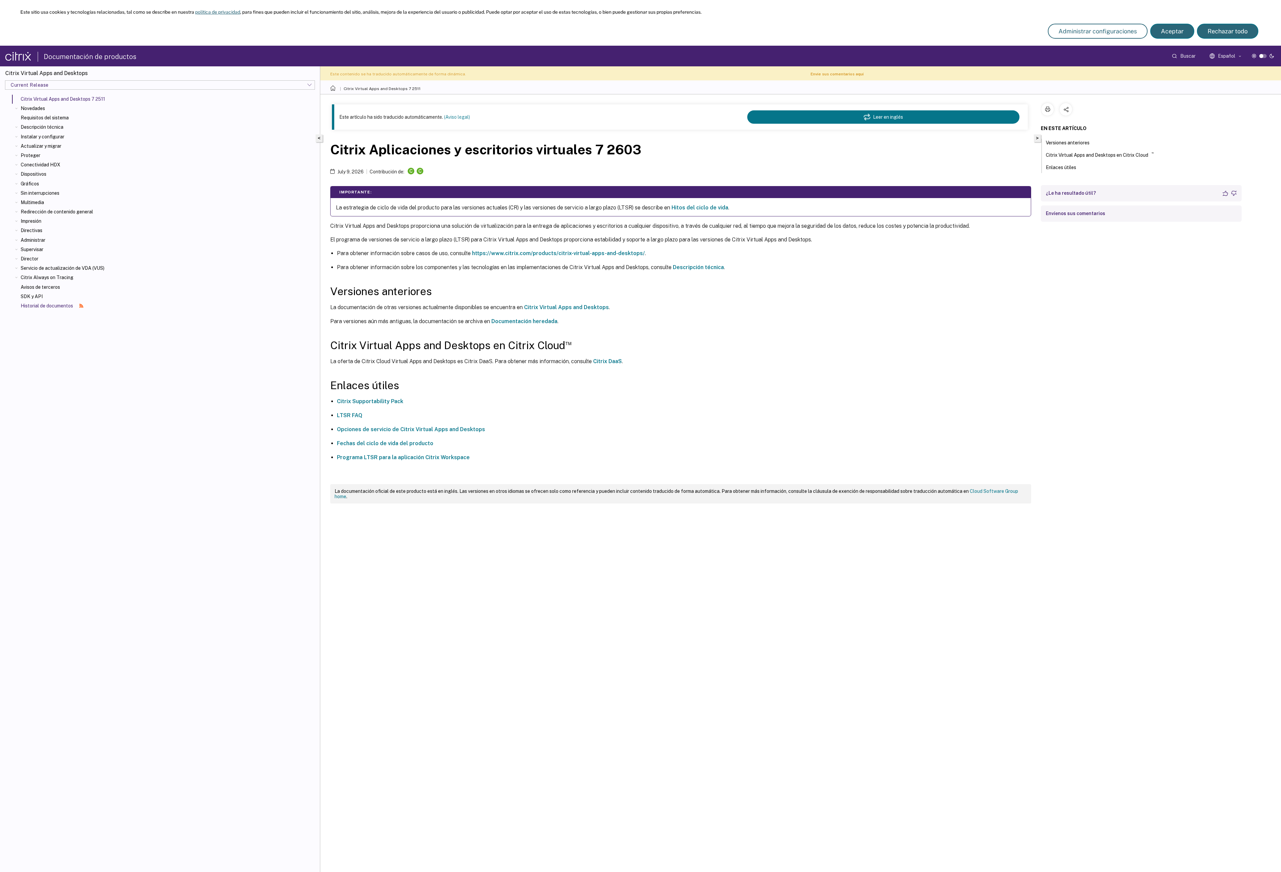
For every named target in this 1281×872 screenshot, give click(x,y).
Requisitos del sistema (45, 117)
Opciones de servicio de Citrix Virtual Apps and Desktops (411, 429)
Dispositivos (33, 174)
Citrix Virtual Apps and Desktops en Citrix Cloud (1100, 154)
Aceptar (1172, 31)
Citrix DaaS (607, 361)
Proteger (30, 155)
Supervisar (32, 249)
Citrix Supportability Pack (370, 401)
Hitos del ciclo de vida (700, 207)
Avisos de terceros (40, 287)
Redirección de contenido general (57, 211)
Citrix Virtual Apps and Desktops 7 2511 (382, 88)
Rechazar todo (1228, 31)
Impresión (31, 221)
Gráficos (30, 183)
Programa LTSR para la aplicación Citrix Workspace (403, 457)
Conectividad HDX (40, 164)
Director (29, 258)
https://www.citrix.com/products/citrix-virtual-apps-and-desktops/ (558, 253)
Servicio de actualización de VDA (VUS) (62, 268)
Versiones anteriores (1068, 142)
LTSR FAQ (349, 415)
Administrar (33, 240)
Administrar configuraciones (1097, 31)
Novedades (33, 108)
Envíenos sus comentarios (1075, 213)
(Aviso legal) (457, 117)
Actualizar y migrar (41, 146)
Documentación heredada (524, 321)
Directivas (31, 230)
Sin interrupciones (40, 193)
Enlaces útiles (1061, 167)
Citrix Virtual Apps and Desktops (566, 307)
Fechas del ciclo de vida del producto (385, 443)
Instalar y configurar (42, 136)
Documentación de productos (90, 57)
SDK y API (32, 296)
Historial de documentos (47, 305)
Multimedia (32, 202)
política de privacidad (217, 12)
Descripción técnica (42, 127)
